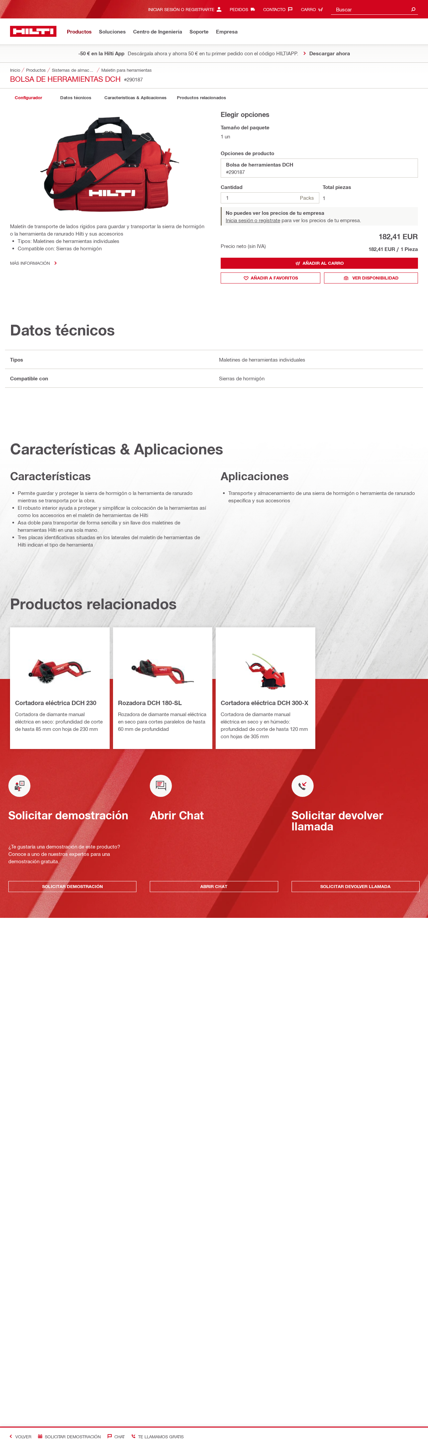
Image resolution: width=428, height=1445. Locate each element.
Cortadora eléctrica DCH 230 (55, 702)
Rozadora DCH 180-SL (150, 702)
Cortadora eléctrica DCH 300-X (264, 702)
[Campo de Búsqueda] (413, 9)
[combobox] (374, 9)
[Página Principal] (33, 31)
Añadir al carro (323, 263)
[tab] (28, 97)
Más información (30, 262)
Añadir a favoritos (274, 277)
